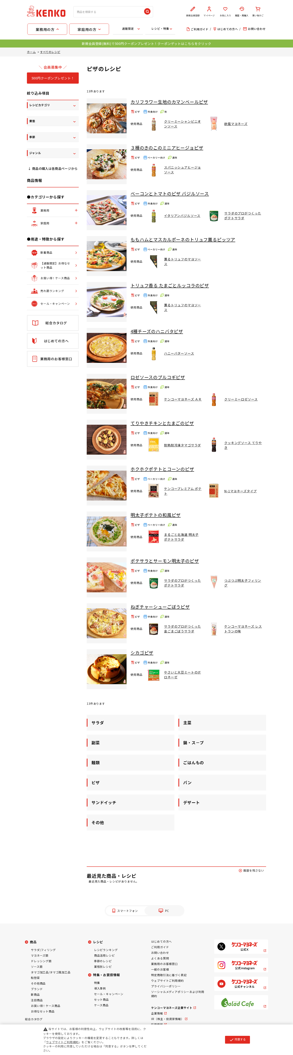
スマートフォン (127, 911)
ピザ (95, 782)
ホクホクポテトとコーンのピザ (162, 469)
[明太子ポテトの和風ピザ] (107, 531)
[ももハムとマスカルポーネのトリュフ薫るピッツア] (107, 256)
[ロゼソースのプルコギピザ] (107, 394)
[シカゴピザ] (107, 669)
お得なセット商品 (43, 1011)
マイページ (209, 15)
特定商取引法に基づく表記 (169, 975)
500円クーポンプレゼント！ (52, 78)
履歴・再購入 (241, 15)
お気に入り (225, 15)
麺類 (95, 762)
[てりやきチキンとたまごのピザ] (107, 440)
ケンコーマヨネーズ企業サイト (171, 1008)
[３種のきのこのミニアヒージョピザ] (107, 164)
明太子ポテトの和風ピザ (156, 515)
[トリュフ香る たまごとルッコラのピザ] (107, 302)
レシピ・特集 (160, 29)
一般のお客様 (160, 969)
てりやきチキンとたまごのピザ (162, 423)
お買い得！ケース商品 (45, 1006)
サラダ (97, 722)
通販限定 (128, 29)
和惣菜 (35, 978)
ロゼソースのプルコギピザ (158, 377)
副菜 (95, 742)
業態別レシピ (103, 967)
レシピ (98, 941)
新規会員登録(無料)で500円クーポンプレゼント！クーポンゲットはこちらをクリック (146, 43)
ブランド (37, 989)
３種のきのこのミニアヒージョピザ (167, 147)
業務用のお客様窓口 (164, 964)
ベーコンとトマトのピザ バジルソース (170, 193)
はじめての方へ (161, 941)
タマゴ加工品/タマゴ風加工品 (51, 972)
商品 (33, 941)
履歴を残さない (253, 870)
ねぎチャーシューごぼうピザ (160, 606)
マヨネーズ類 (39, 955)
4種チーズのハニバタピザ (157, 331)
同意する (237, 1039)
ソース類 (36, 967)
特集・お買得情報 (106, 974)
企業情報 (157, 1013)
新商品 (35, 995)
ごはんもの (193, 762)
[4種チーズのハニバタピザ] (107, 348)
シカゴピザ (142, 652)
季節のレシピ (103, 961)
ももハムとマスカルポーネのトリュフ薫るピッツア (183, 239)
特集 (97, 983)
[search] (147, 11)
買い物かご (258, 15)
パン (187, 782)
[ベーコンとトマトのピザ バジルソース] (107, 210)
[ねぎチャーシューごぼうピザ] (107, 623)
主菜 (187, 722)
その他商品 (38, 983)
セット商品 (101, 1000)
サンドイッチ (103, 802)
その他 (97, 822)
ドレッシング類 (41, 961)
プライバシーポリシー (166, 986)
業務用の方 (45, 29)
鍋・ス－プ (193, 742)
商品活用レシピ (104, 955)
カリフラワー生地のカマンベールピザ (169, 101)
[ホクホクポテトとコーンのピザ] (107, 486)
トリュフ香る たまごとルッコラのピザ (170, 285)
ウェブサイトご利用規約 (167, 981)
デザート (191, 802)
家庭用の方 (87, 29)
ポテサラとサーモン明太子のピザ (165, 560)
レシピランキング (106, 950)
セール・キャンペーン (108, 994)
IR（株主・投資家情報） (167, 1019)
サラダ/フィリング (43, 950)
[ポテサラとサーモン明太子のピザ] (107, 577)
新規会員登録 (193, 15)
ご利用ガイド (160, 947)
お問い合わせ (160, 953)
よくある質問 (160, 958)
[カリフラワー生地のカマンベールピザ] (107, 118)
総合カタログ (34, 1019)
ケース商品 (101, 1005)
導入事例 (100, 988)
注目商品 (37, 1000)
